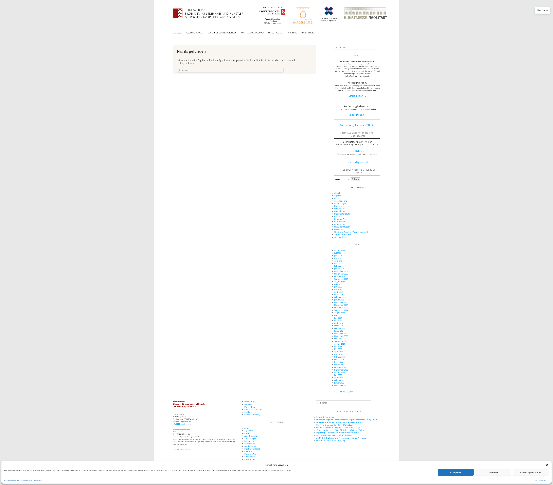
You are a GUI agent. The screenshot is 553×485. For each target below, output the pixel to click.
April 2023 (338, 351)
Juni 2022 (338, 375)
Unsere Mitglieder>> (357, 162)
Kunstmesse (339, 221)
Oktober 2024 (340, 307)
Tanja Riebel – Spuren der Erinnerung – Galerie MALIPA (339, 422)
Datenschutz (249, 407)
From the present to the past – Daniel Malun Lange (338, 427)
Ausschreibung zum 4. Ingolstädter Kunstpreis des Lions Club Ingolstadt (346, 419)
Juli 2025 (337, 284)
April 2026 (338, 261)
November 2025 (341, 273)
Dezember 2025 (340, 271)
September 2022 (341, 370)
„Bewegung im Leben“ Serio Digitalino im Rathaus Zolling (340, 430)
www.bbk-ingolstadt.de (182, 421)
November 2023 (341, 336)
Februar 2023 (339, 357)
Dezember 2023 (340, 333)
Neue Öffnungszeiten (325, 417)
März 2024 (338, 325)
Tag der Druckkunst (342, 234)
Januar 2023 (339, 359)
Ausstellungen (340, 203)
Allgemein (338, 195)
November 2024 (341, 305)
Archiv (337, 198)
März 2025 (338, 294)
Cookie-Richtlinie (10, 480)
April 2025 (338, 292)
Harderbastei (308, 32)
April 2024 (338, 323)
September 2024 (341, 310)
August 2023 (339, 344)
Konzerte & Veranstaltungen (222, 32)
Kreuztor (338, 216)
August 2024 (339, 312)
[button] (547, 464)
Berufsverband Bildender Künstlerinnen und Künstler (214, 11)
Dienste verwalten (539, 480)
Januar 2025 (339, 299)
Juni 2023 (338, 346)
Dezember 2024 (340, 302)
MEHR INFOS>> (357, 96)
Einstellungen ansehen (530, 472)
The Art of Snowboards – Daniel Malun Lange (335, 425)
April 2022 (338, 377)
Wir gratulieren (340, 237)
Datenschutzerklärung (24, 480)
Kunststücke (339, 224)
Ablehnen (493, 472)
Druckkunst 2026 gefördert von (272, 7)
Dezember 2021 (340, 385)
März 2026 (338, 263)
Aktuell (177, 32)
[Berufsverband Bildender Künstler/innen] (177, 13)
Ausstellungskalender (252, 32)
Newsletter (339, 229)
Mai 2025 (338, 289)
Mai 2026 (338, 258)
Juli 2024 (337, 315)
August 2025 (339, 281)
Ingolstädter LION (342, 214)
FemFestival (339, 208)
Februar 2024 (339, 328)
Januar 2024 (339, 331)
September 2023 (341, 341)
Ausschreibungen (194, 32)
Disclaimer (248, 404)
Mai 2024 (338, 320)
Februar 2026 (339, 266)
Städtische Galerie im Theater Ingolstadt (351, 232)
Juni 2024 (338, 318)
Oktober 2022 (340, 367)
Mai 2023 (338, 349)
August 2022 (339, 372)
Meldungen (249, 412)
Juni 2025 (338, 286)
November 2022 (341, 364)
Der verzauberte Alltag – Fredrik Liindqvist (334, 435)
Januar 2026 (339, 268)
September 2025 (341, 279)
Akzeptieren (455, 472)
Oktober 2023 (340, 338)
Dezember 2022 (340, 362)
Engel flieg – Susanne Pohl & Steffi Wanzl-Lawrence (337, 432)
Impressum (37, 480)
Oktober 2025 (340, 276)
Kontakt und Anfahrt (253, 409)
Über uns (292, 32)
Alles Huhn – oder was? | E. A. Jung (330, 440)
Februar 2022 (339, 380)
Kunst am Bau (340, 219)
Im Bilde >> (357, 151)
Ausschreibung (340, 201)
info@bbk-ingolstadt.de (182, 424)
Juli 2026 (337, 253)
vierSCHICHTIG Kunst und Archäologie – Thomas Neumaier (341, 438)
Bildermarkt (339, 206)
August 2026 (339, 250)
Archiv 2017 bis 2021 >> (343, 392)
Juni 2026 (338, 255)
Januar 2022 (339, 382)
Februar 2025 (339, 297)
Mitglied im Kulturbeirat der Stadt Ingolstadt (328, 20)
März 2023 (338, 354)
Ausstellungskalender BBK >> (357, 125)
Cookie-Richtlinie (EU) (253, 414)
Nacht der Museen (342, 226)
